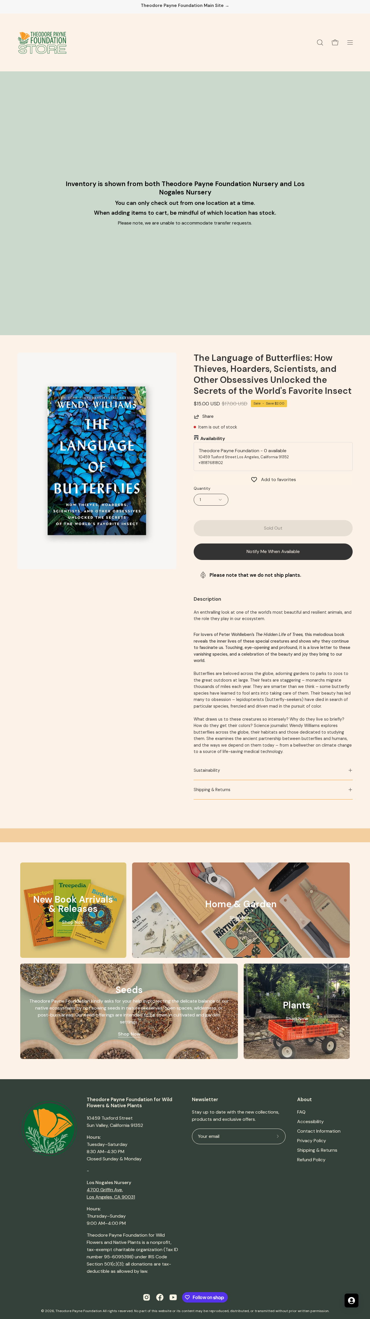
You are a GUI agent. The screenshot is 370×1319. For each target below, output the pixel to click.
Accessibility (310, 1121)
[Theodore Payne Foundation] (41, 42)
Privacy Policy (311, 1141)
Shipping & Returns (212, 789)
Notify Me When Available (273, 551)
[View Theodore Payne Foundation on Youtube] (173, 1297)
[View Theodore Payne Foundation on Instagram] (146, 1297)
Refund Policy (311, 1160)
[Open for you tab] (351, 1300)
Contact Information (319, 1131)
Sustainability (207, 770)
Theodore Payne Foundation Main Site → (185, 5)
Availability (212, 438)
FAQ (301, 1112)
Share (208, 416)
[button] (320, 42)
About (304, 1100)
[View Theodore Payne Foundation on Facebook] (160, 1297)
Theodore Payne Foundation (79, 1311)
